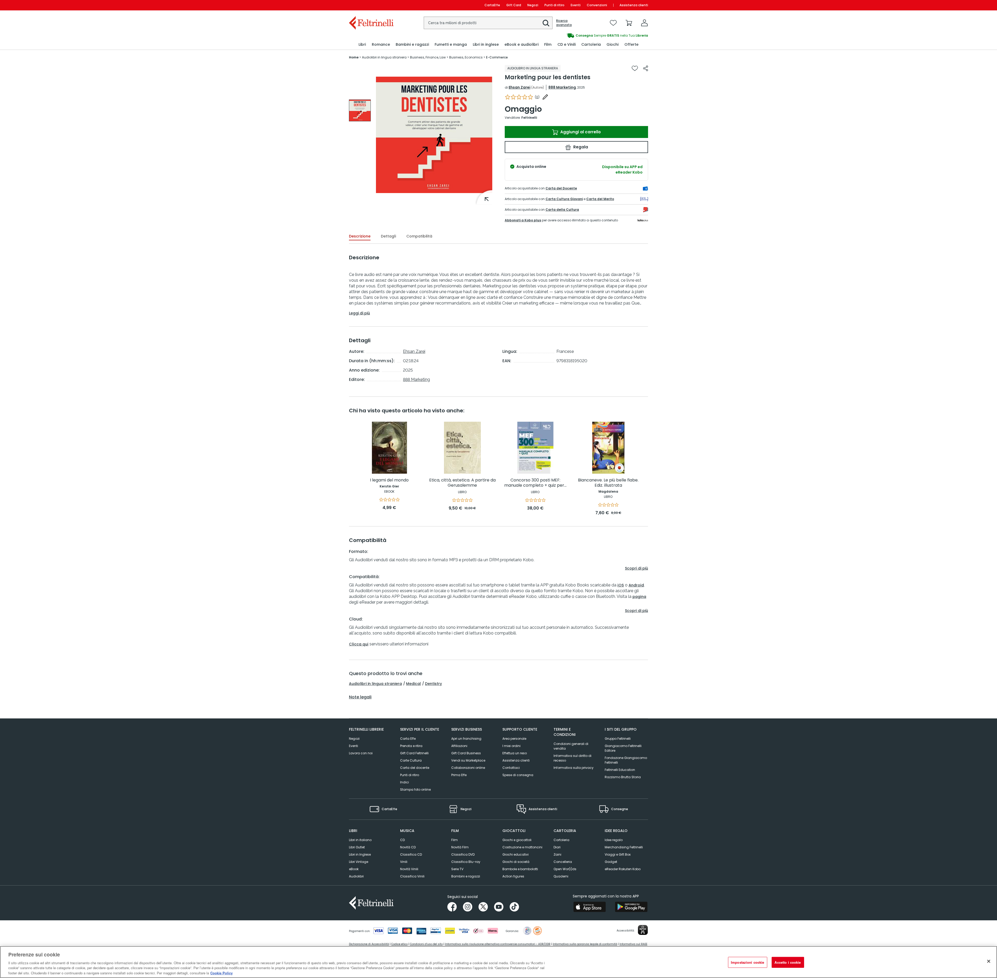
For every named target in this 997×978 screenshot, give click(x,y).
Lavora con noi (361, 753)
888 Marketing (562, 87)
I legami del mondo (389, 480)
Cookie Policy (221, 972)
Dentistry (433, 683)
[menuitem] (362, 44)
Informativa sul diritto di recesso (572, 758)
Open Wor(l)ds (565, 869)
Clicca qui (358, 644)
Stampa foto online (415, 789)
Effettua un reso (514, 753)
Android (636, 585)
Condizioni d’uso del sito (426, 944)
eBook (354, 869)
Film (454, 840)
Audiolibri (356, 876)
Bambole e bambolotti (520, 869)
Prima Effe (459, 775)
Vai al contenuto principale (371, 5)
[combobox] (488, 23)
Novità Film (460, 847)
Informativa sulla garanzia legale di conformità (585, 944)
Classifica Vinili (412, 876)
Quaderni (561, 876)
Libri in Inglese (360, 854)
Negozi (532, 5)
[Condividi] (645, 68)
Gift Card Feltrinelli (414, 753)
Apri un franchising (466, 738)
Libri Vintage (358, 862)
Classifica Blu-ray (465, 862)
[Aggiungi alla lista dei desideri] (635, 68)
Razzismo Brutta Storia (623, 777)
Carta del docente (414, 767)
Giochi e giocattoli (516, 840)
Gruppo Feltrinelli (618, 738)
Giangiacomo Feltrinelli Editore (623, 748)
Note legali (360, 697)
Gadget (611, 862)
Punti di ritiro (554, 5)
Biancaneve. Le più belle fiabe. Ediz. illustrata (608, 483)
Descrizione (359, 236)
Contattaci (511, 767)
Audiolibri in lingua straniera (375, 683)
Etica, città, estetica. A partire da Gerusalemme (462, 483)
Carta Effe (408, 738)
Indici (404, 782)
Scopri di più (636, 568)
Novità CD (408, 847)
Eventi (576, 5)
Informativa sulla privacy (574, 767)
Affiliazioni (459, 746)
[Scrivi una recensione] (545, 97)
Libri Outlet (357, 847)
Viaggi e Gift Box (618, 854)
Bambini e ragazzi (465, 876)
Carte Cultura (411, 760)
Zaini (557, 854)
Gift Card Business (466, 753)
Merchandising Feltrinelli (624, 847)
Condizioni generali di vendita (571, 746)
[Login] (644, 23)
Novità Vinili (409, 869)
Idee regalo (614, 840)
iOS (620, 585)
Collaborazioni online (468, 767)
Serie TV (457, 869)
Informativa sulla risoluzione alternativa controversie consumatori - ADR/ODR (497, 944)
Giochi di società (515, 862)
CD (402, 840)
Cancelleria (563, 862)
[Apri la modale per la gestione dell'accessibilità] (643, 930)
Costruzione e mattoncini (522, 847)
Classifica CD (411, 854)
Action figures (513, 876)
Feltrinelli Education (620, 770)
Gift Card (513, 5)
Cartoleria (561, 840)
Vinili (403, 862)
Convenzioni (597, 5)
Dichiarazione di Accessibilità (369, 944)
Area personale (514, 738)
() (537, 97)
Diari (557, 847)
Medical (413, 683)
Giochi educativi (515, 854)
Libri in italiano (360, 840)
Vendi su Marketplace (468, 760)
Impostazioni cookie (747, 962)
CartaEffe (492, 5)
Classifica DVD (463, 854)
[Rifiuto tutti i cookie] (988, 961)
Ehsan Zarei (519, 87)
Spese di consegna (517, 775)
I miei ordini (511, 746)
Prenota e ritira (411, 746)
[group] (360, 110)
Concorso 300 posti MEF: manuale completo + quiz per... (535, 483)
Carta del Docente (561, 188)
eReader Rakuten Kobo (623, 869)
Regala (580, 147)
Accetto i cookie (787, 962)
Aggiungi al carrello (580, 132)
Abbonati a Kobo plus (523, 220)
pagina (639, 596)
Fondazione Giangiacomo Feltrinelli (626, 760)
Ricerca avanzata (564, 23)
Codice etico (399, 944)
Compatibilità (419, 236)
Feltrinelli (529, 117)
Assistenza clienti (633, 5)
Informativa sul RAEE (633, 944)
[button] (546, 23)
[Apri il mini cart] (629, 23)
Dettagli (388, 236)
